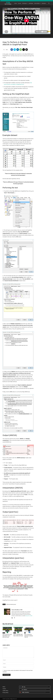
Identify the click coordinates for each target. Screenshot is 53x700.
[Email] (23, 49)
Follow (47, 689)
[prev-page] (3, 639)
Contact (4, 688)
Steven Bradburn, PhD (17, 609)
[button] (48, 3)
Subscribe (47, 692)
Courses (19, 3)
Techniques (24, 3)
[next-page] (5, 639)
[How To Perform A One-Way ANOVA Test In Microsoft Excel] (7, 630)
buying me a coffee (28, 615)
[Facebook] (11, 49)
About (4, 686)
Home (15, 3)
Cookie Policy (5, 690)
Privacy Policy (5, 692)
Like (48, 686)
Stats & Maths (37, 3)
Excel (4, 632)
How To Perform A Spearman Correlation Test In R (28, 636)
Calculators (44, 3)
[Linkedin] (17, 49)
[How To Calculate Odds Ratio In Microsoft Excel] (18, 630)
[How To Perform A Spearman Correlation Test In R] (29, 630)
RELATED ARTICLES (8, 624)
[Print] (26, 49)
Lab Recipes (31, 3)
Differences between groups (11, 604)
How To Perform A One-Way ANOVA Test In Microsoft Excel (7, 636)
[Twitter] (14, 49)
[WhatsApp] (20, 49)
